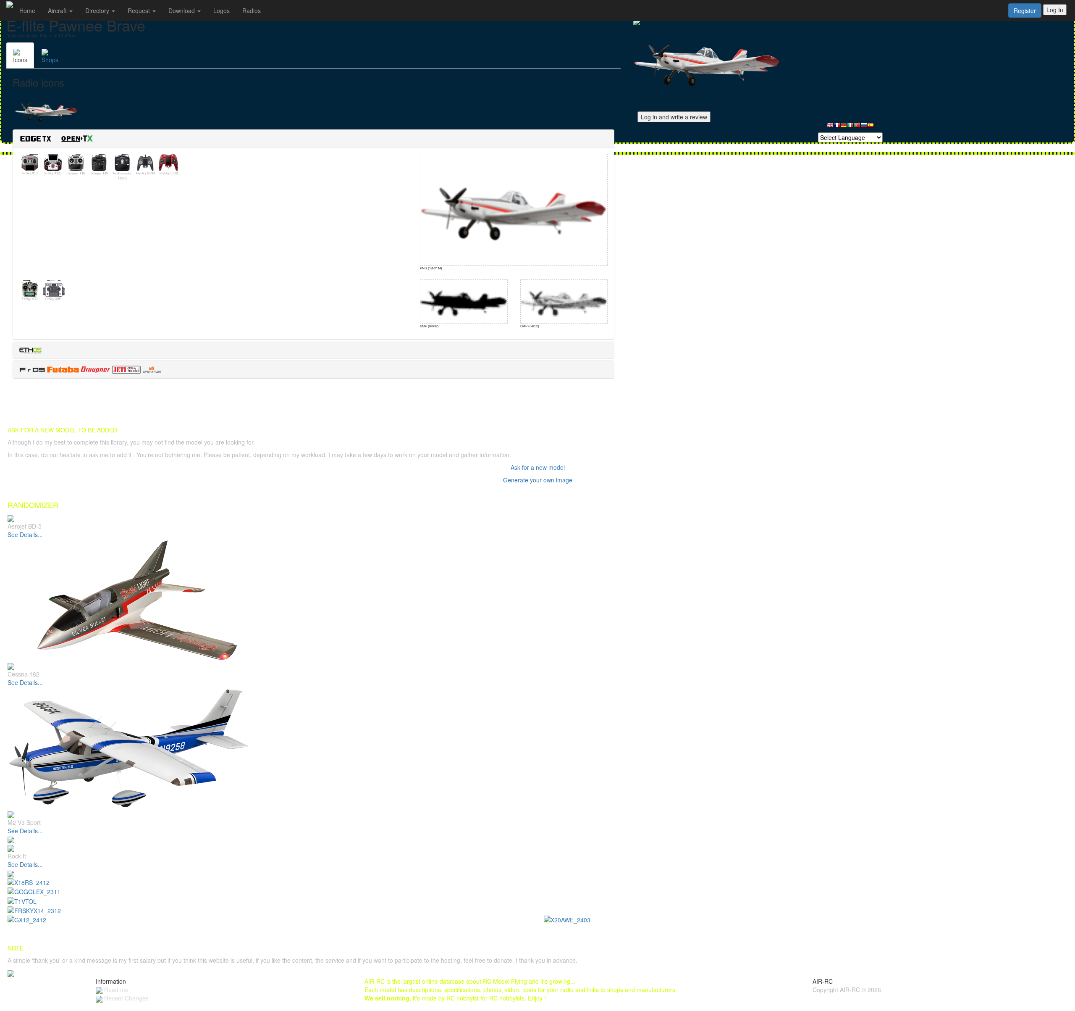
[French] (837, 127)
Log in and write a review (674, 117)
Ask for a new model (538, 467)
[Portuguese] (857, 127)
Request (140, 10)
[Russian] (863, 127)
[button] (59, 137)
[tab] (313, 138)
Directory (98, 10)
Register (1025, 10)
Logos (221, 10)
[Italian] (850, 127)
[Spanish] (870, 127)
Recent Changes (125, 998)
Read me (115, 989)
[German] (843, 127)
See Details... (25, 534)
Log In (1054, 9)
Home (27, 10)
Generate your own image (537, 480)
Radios (251, 10)
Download (182, 10)
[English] (830, 127)
